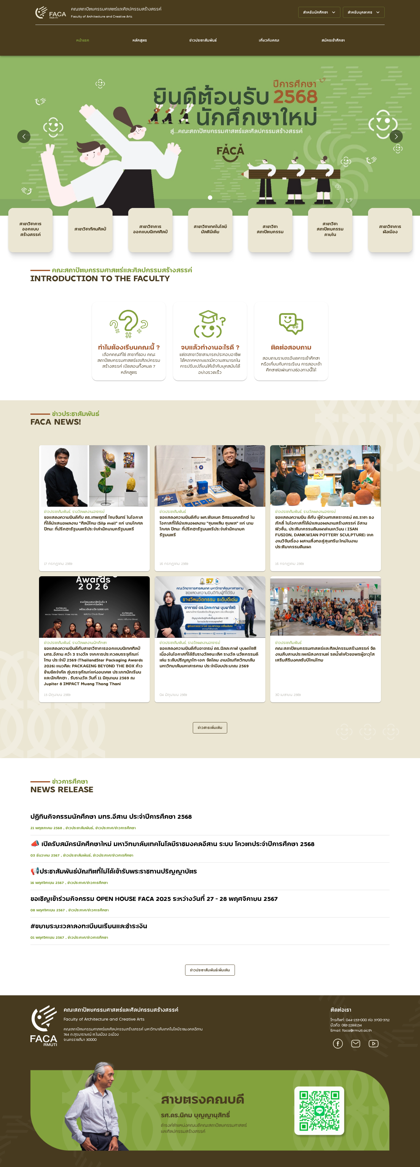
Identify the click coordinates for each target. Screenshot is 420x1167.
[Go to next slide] (396, 136)
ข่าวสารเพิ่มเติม (210, 727)
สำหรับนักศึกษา (315, 12)
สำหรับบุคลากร (360, 12)
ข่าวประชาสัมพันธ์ (203, 40)
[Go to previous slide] (23, 136)
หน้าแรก (82, 40)
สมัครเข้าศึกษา (333, 40)
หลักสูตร (140, 40)
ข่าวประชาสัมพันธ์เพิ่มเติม (210, 970)
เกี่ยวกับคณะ (269, 40)
